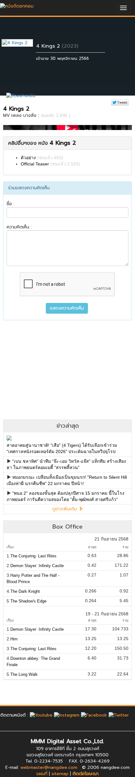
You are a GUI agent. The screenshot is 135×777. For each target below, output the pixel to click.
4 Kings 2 (48, 46)
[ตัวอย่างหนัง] (20, 95)
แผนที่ (41, 773)
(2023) (70, 46)
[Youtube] (41, 715)
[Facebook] (94, 715)
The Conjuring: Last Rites (33, 556)
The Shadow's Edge (28, 601)
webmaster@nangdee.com (48, 767)
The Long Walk (24, 674)
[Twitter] (119, 715)
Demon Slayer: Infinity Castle (37, 565)
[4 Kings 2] (22, 42)
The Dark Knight (25, 591)
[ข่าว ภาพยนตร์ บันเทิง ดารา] (17, 4)
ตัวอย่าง (28, 157)
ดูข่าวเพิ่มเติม (65, 509)
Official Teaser (35, 163)
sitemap (59, 773)
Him (14, 639)
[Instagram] (66, 715)
